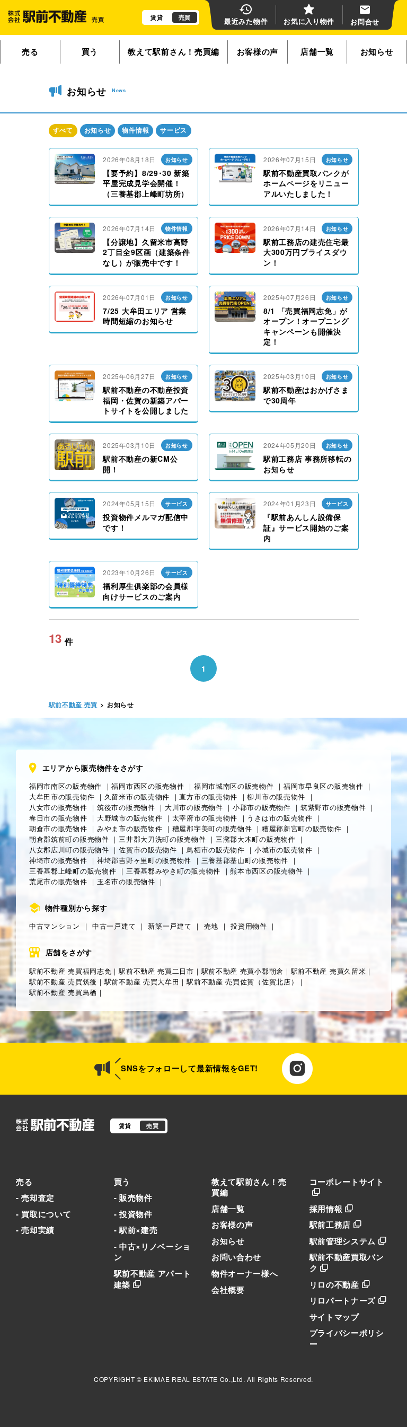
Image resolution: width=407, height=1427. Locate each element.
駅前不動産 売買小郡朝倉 (242, 971)
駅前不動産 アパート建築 (152, 1278)
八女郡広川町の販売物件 (69, 849)
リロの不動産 (334, 1284)
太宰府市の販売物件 (204, 818)
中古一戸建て (114, 926)
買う (90, 51)
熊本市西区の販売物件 (266, 871)
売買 (185, 17)
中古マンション (54, 926)
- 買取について (44, 1214)
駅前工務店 (330, 1224)
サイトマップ (334, 1317)
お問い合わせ (236, 1257)
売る (30, 51)
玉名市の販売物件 (126, 881)
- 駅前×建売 (136, 1230)
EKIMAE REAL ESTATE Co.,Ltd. (194, 1379)
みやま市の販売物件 (129, 828)
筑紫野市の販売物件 (333, 807)
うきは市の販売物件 (279, 818)
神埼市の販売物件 (58, 860)
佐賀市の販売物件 (148, 849)
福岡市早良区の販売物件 (324, 786)
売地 (211, 926)
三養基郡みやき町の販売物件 (173, 871)
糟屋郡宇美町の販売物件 (212, 828)
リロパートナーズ (342, 1300)
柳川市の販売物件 (276, 796)
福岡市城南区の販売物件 (234, 786)
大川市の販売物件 (194, 807)
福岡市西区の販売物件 (147, 786)
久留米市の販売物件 (137, 796)
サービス (173, 130)
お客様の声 (258, 51)
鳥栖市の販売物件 (216, 849)
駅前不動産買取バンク (346, 1262)
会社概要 (228, 1290)
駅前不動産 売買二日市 (156, 971)
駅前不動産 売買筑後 (63, 981)
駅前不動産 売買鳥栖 (63, 992)
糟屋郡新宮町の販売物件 (302, 828)
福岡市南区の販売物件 (65, 786)
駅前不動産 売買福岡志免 (70, 971)
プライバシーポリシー (346, 1338)
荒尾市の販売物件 (58, 881)
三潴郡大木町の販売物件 (256, 839)
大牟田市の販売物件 (61, 796)
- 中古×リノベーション (152, 1251)
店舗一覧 (317, 51)
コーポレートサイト (346, 1181)
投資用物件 (249, 926)
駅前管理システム (342, 1241)
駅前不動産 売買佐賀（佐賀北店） (242, 981)
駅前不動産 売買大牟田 (142, 981)
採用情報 (326, 1208)
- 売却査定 (35, 1197)
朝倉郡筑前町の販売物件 (69, 839)
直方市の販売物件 (208, 796)
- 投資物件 (133, 1214)
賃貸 (157, 17)
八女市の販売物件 (58, 807)
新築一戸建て (169, 926)
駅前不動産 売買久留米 (328, 971)
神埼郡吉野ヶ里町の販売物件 (144, 860)
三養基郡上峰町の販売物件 (72, 871)
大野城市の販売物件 (129, 818)
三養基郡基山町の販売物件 (244, 860)
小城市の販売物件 (283, 849)
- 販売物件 (133, 1197)
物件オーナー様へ (244, 1273)
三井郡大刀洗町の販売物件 (162, 839)
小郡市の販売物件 (262, 807)
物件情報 (135, 130)
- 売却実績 (35, 1230)
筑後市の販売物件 (126, 807)
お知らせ (377, 51)
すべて (63, 130)
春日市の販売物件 (58, 818)
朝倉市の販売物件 (58, 828)
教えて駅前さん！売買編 (173, 51)
